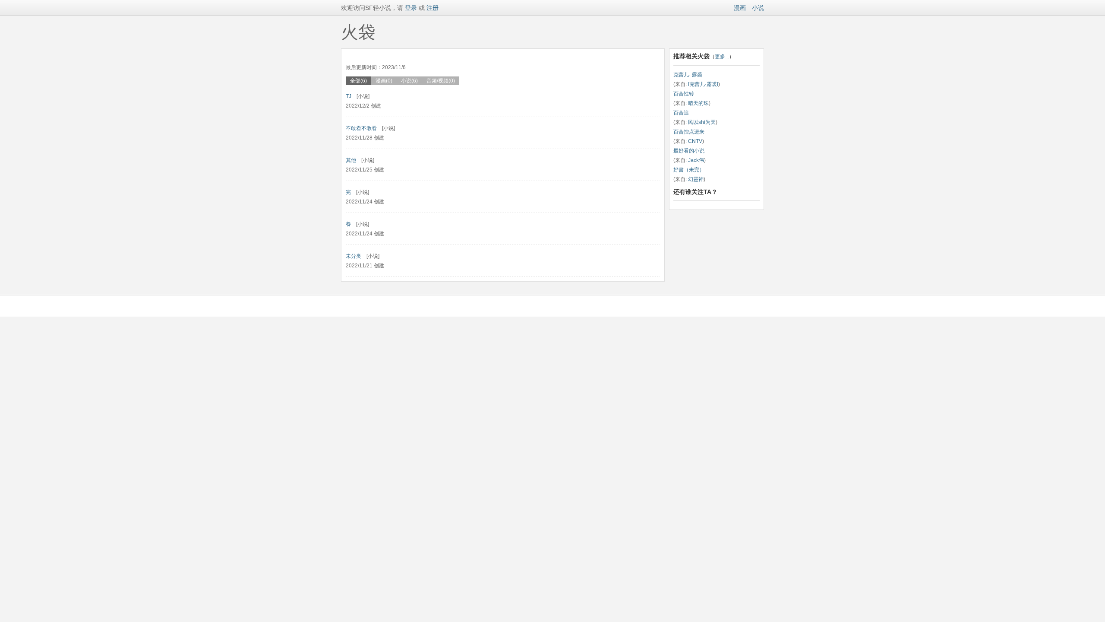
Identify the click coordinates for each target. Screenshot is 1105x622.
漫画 (740, 7)
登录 (410, 7)
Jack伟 (696, 160)
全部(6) (358, 81)
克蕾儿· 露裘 (687, 75)
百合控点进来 (688, 132)
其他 (351, 160)
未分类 (353, 256)
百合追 (681, 113)
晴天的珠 (698, 103)
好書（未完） (688, 170)
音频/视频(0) (440, 81)
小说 (758, 7)
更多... (722, 57)
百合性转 (683, 94)
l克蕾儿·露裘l (703, 84)
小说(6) (409, 81)
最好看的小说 (688, 151)
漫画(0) (384, 81)
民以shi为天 (702, 122)
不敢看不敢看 (361, 128)
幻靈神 (696, 179)
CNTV (695, 141)
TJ (348, 96)
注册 (432, 7)
